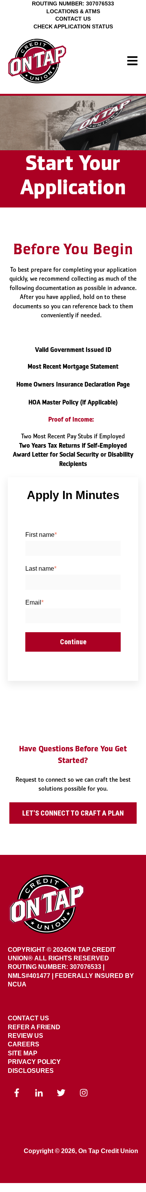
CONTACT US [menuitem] (73, 19)
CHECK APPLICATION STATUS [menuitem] (73, 26)
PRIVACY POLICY (34, 1061)
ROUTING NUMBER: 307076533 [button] (54, 966)
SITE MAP (22, 1053)
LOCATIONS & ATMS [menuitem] (73, 11)
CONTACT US (28, 1018)
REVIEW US (25, 1035)
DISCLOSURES (31, 1070)
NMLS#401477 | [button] (31, 975)
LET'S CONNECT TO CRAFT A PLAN (73, 813)
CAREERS (23, 1044)
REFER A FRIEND (34, 1027)
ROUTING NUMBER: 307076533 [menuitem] (73, 3)
